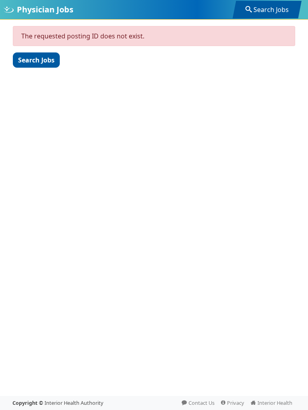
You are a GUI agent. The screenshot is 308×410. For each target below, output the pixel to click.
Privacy (235, 402)
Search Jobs (271, 9)
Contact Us (201, 402)
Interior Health (274, 402)
